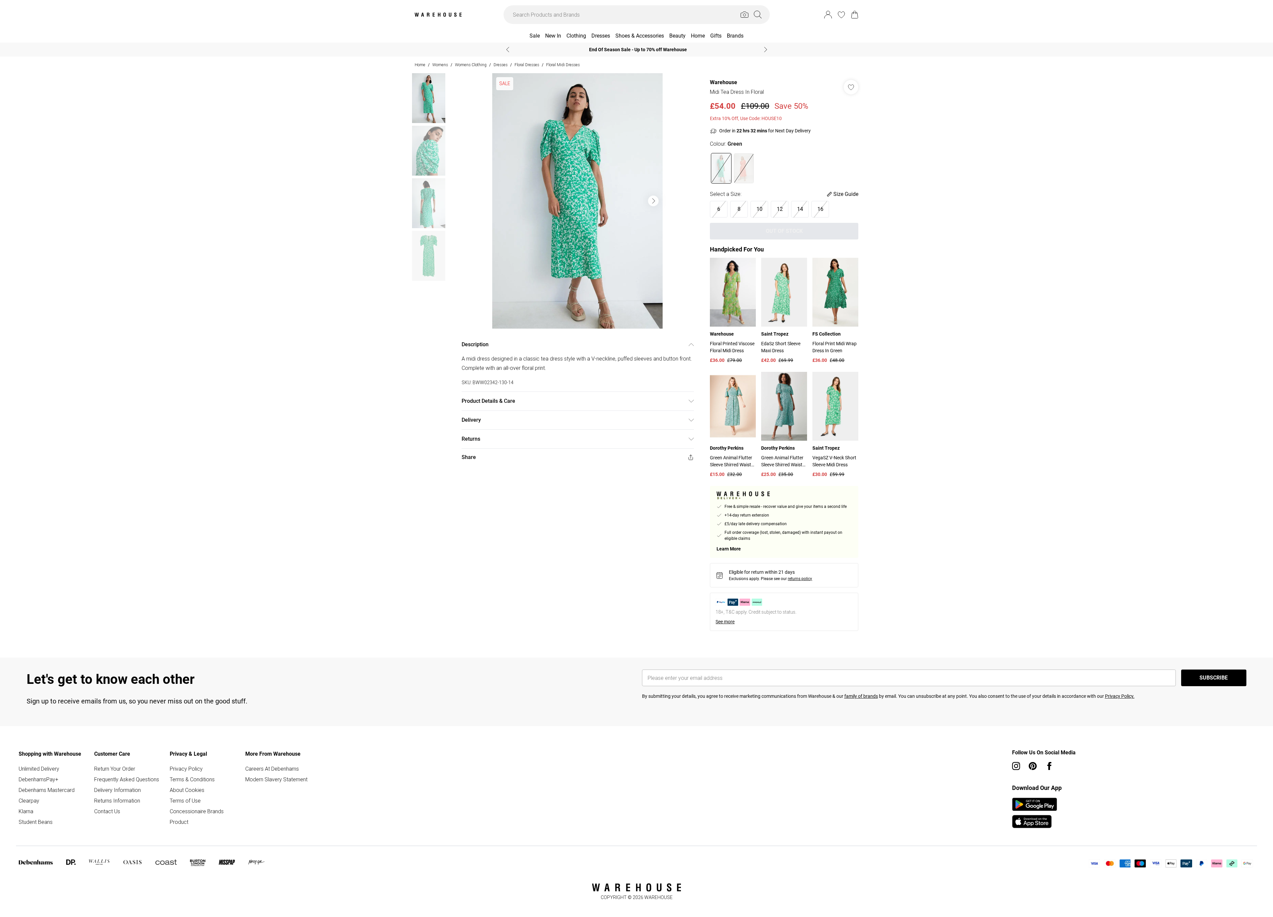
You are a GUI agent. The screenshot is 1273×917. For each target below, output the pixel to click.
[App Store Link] (1034, 813)
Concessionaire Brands (197, 811)
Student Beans (36, 822)
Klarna (26, 811)
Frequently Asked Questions (126, 779)
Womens (440, 64)
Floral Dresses (527, 64)
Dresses (501, 64)
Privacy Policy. (1120, 696)
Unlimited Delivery (39, 768)
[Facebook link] (1049, 766)
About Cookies (187, 790)
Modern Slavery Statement (276, 779)
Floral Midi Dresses (563, 64)
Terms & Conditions (192, 779)
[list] (577, 201)
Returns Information (117, 800)
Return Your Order (114, 768)
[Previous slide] (508, 49)
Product (179, 822)
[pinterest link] (1033, 766)
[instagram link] (1016, 766)
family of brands (861, 696)
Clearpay (29, 800)
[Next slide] (765, 49)
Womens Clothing (471, 64)
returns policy (800, 578)
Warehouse (723, 82)
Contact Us (107, 811)
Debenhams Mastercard (47, 790)
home (420, 64)
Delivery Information (117, 790)
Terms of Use (185, 800)
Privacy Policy (186, 768)
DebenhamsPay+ (38, 779)
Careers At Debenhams (272, 768)
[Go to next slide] (653, 201)
